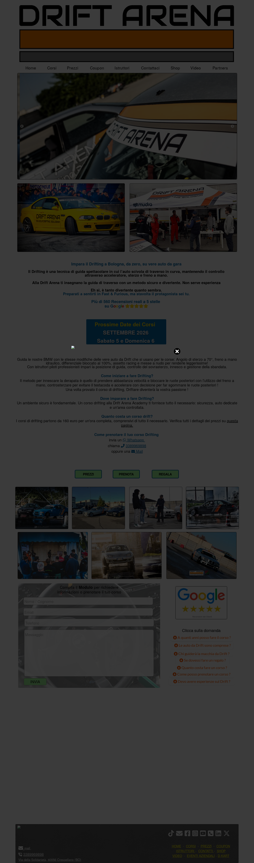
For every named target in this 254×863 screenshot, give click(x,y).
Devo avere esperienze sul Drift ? (203, 681)
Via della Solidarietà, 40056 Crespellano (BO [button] (49, 859)
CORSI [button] (191, 846)
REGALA (165, 474)
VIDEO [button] (177, 855)
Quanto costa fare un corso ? (204, 667)
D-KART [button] (223, 855)
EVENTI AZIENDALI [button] (201, 855)
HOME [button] (176, 846)
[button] (30, 848)
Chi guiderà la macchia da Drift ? (203, 653)
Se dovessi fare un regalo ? (204, 660)
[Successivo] (232, 126)
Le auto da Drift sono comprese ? (204, 645)
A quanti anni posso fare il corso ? (204, 637)
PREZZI (88, 474)
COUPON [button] (223, 846)
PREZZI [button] (206, 846)
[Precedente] (22, 126)
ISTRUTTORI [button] (185, 850)
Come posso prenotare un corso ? (203, 674)
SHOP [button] (221, 850)
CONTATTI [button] (205, 850)
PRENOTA (126, 474)
